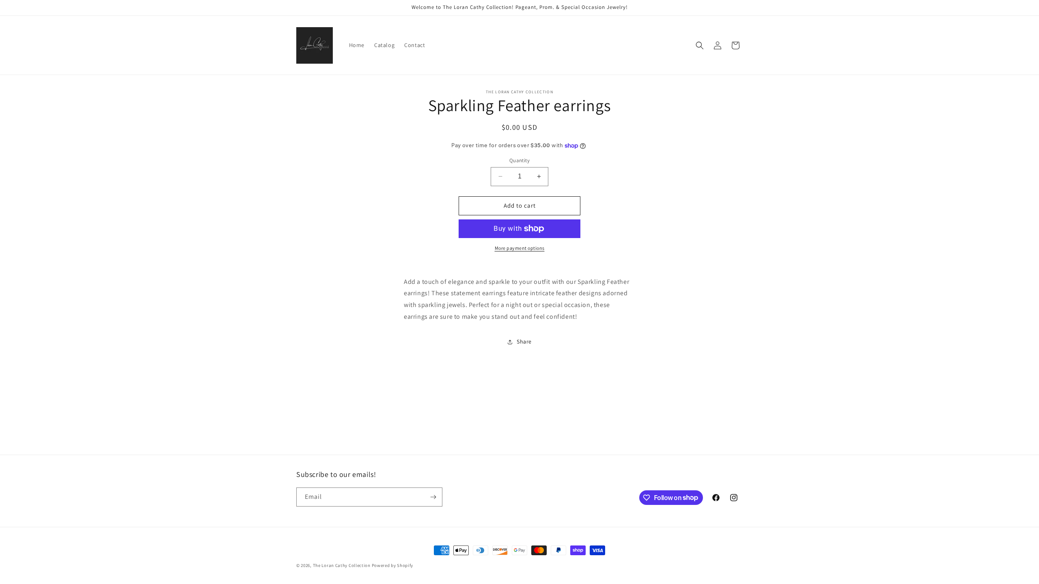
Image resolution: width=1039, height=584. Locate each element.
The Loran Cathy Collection (342, 565)
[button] (700, 45)
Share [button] (524, 341)
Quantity (519, 160)
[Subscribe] (433, 497)
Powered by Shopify (393, 565)
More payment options (520, 248)
